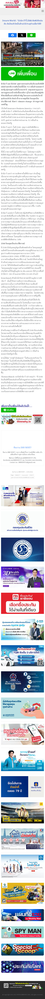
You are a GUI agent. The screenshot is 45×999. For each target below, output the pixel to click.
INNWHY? (17, 475)
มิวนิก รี (31, 475)
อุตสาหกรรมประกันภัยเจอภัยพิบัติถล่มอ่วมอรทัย (22, 477)
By (18, 472)
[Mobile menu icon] (42, 11)
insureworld (25, 475)
